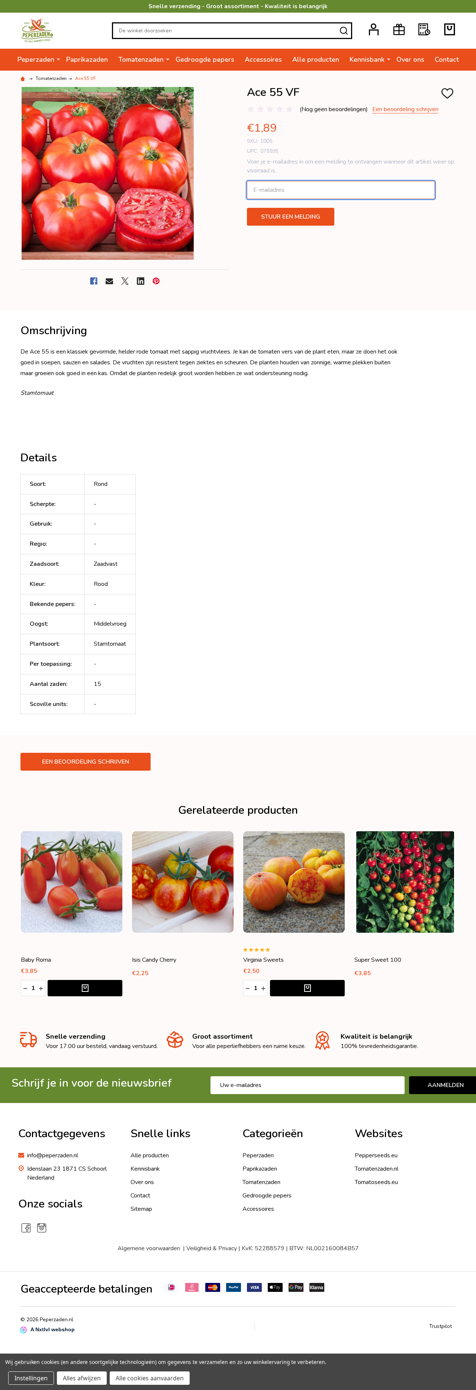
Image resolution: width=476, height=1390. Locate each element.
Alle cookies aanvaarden (150, 1378)
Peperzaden (35, 59)
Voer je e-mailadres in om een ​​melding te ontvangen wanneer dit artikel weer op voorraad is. (350, 166)
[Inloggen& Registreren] (374, 29)
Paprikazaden (87, 59)
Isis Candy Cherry (154, 960)
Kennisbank (367, 59)
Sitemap (141, 1209)
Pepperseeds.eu (376, 1155)
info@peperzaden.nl (52, 1155)
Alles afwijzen (82, 1378)
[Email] (109, 281)
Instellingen (31, 1378)
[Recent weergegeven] (424, 29)
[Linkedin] (140, 281)
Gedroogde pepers (205, 59)
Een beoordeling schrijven (405, 109)
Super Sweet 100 (377, 960)
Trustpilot (440, 1326)
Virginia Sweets (263, 960)
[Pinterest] (156, 281)
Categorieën (272, 1133)
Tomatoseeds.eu (376, 1182)
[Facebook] (93, 281)
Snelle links (160, 1133)
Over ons (410, 59)
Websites (379, 1133)
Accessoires (263, 59)
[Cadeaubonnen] (399, 29)
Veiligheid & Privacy (211, 1248)
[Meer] (58, 59)
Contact (447, 59)
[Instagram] (41, 1228)
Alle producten (315, 59)
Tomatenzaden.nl (376, 1169)
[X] (125, 281)
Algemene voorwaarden (149, 1248)
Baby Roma (36, 960)
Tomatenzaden (141, 59)
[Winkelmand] (450, 29)
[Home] (23, 78)
